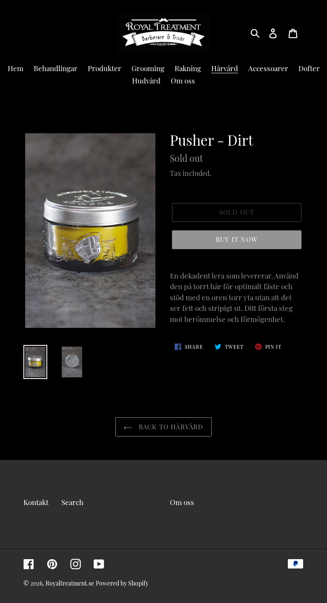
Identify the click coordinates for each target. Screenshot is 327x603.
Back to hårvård (169, 426)
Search (72, 502)
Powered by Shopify (122, 583)
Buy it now (237, 239)
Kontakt (36, 502)
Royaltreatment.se (70, 583)
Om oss (182, 502)
